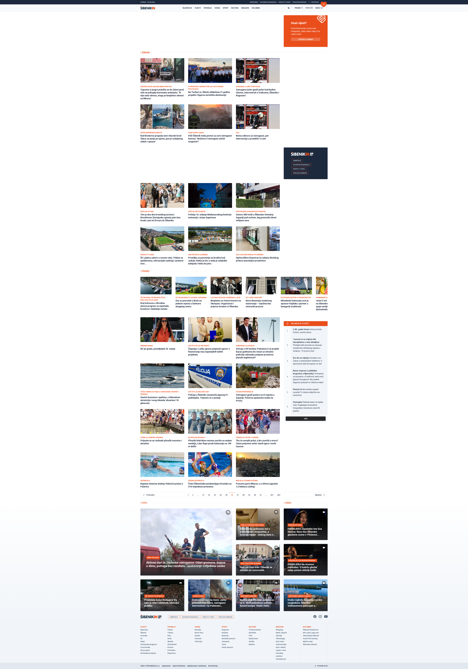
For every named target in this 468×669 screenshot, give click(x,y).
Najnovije (187, 8)
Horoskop (279, 653)
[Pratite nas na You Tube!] (326, 616)
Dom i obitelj (281, 647)
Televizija (198, 641)
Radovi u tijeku (299, 169)
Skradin (170, 641)
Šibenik (143, 633)
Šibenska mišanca (310, 644)
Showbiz (198, 630)
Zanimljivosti (281, 659)
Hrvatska (143, 636)
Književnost (253, 639)
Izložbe (251, 641)
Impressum (166, 666)
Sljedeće (318, 495)
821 (272, 495)
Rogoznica (171, 653)
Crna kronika (145, 647)
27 (238, 495)
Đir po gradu (145, 650)
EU (141, 639)
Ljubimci (279, 656)
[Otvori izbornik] (324, 4)
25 (226, 495)
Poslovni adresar (300, 173)
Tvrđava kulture (255, 630)
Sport (225, 8)
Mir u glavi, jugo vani (311, 633)
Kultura (235, 8)
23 (215, 495)
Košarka (225, 633)
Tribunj (170, 633)
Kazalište (252, 633)
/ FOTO (143, 503)
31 (261, 495)
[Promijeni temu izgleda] (289, 7)
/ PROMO (144, 271)
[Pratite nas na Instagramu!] (320, 616)
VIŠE (305, 419)
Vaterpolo (225, 641)
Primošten (171, 650)
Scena (217, 8)
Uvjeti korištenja (179, 666)
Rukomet (225, 636)
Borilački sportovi (228, 639)
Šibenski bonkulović (310, 630)
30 (255, 495)
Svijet (142, 641)
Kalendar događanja (301, 165)
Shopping (279, 630)
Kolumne (256, 8)
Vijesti (198, 8)
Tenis (224, 644)
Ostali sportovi (227, 647)
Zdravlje (279, 636)
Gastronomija (281, 644)
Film (250, 636)
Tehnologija (280, 639)
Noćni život (199, 633)
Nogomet (225, 630)
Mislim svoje (308, 641)
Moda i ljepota (281, 633)
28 (243, 495)
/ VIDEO (287, 503)
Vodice (170, 630)
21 (203, 495)
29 (249, 495)
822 (278, 495)
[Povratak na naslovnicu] (147, 7)
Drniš (169, 639)
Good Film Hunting (310, 639)
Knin (169, 636)
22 (209, 495)
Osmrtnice (297, 160)
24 (221, 495)
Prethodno (150, 495)
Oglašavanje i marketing (196, 666)
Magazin (245, 8)
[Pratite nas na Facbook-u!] (314, 616)
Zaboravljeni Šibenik (311, 636)
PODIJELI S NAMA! (305, 39)
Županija (208, 8)
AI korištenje (213, 666)
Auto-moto (280, 641)
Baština (252, 644)
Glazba (197, 636)
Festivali (198, 639)
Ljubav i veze (281, 650)
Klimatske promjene (148, 653)
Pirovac (170, 647)
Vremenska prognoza (148, 644)
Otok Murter (172, 644)
